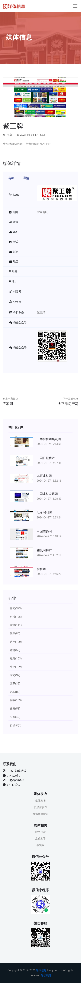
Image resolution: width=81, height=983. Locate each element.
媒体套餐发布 (40, 813)
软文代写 (40, 831)
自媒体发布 (40, 807)
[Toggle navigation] (75, 6)
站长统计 (46, 975)
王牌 (9, 134)
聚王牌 (41, 312)
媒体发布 (40, 800)
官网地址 (42, 212)
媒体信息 (41, 970)
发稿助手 (40, 838)
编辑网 (40, 845)
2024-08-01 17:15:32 (32, 134)
